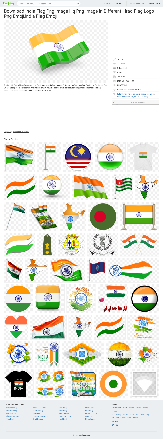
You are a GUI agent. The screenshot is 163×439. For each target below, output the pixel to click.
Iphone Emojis (90, 419)
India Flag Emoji (134, 94)
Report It (7, 132)
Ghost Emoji (89, 408)
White (118, 418)
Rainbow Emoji (64, 413)
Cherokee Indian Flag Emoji (128, 96)
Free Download (139, 103)
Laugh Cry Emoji (91, 413)
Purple (148, 415)
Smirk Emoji (63, 408)
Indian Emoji (122, 94)
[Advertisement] (56, 110)
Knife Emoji (89, 411)
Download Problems (21, 132)
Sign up (119, 3)
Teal (137, 415)
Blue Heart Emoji (65, 416)
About (125, 408)
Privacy (145, 408)
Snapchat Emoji (11, 411)
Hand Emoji (63, 419)
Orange (118, 415)
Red (113, 415)
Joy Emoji (88, 416)
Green (132, 415)
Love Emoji (36, 413)
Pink (113, 418)
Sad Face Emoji (11, 408)
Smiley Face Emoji (39, 408)
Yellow (125, 415)
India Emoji (144, 96)
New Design (154, 3)
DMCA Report (116, 408)
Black (129, 418)
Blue (142, 415)
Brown (135, 418)
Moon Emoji (63, 411)
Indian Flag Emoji (147, 94)
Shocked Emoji (38, 411)
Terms (138, 408)
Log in (107, 3)
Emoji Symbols (38, 419)
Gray (124, 418)
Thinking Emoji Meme (40, 416)
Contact (131, 408)
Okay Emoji (10, 419)
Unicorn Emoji (11, 413)
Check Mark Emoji (12, 416)
